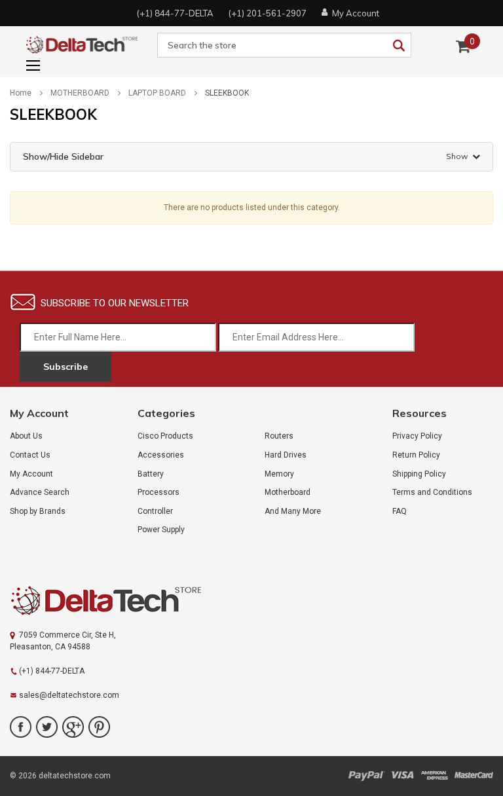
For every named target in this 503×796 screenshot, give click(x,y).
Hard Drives (286, 455)
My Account (31, 474)
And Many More (293, 511)
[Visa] (402, 775)
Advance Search (39, 492)
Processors (158, 492)
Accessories (161, 455)
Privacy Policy (417, 436)
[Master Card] (473, 775)
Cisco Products (165, 436)
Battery (151, 474)
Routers (279, 436)
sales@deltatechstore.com (69, 695)
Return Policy (416, 455)
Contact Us (30, 455)
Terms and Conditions (432, 492)
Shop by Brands (37, 511)
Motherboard (287, 492)
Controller (155, 511)
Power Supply (161, 529)
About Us (26, 436)
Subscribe (65, 366)
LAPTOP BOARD (157, 93)
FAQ (399, 511)
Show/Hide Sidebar (245, 156)
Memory (279, 474)
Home (20, 93)
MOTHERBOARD (79, 93)
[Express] (434, 775)
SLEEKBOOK (227, 93)
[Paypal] (366, 775)
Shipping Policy (419, 474)
